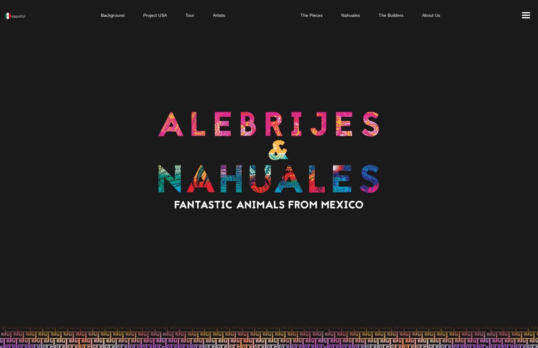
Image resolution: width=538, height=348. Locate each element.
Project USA (155, 15)
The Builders (391, 15)
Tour (190, 15)
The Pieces (311, 15)
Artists (219, 15)
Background (113, 15)
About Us (431, 15)
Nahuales (350, 15)
